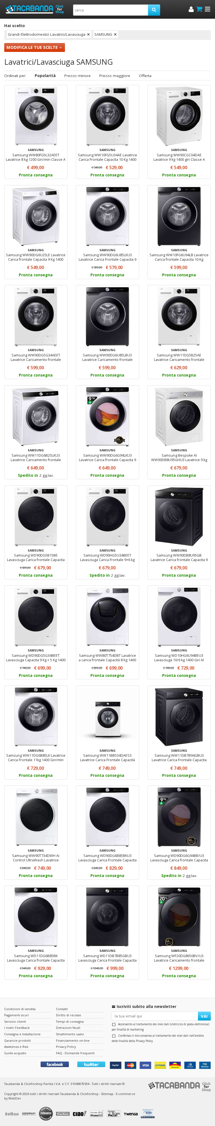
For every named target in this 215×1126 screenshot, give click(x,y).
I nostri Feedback (17, 1028)
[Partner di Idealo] (46, 1114)
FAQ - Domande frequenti (75, 1053)
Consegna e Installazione (22, 1034)
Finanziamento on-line (73, 1040)
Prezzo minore (77, 75)
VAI (204, 1016)
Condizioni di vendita (20, 1009)
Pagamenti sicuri (16, 1015)
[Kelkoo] (12, 1114)
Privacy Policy (144, 1041)
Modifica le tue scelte (32, 47)
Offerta (145, 75)
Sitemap (107, 1094)
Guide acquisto (15, 1053)
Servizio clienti (15, 1021)
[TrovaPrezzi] (114, 1114)
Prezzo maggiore (114, 75)
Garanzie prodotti (17, 1040)
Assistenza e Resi (16, 1046)
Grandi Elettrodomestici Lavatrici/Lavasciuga (46, 34)
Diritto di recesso (68, 1015)
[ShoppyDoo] (97, 1114)
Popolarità (45, 75)
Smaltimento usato (70, 1034)
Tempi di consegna (70, 1021)
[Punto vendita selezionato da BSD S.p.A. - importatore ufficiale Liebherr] (148, 1114)
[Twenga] (131, 1114)
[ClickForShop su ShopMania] (63, 1114)
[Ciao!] (80, 1114)
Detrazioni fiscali (68, 1028)
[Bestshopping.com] (29, 1114)
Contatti (62, 1009)
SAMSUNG (103, 34)
